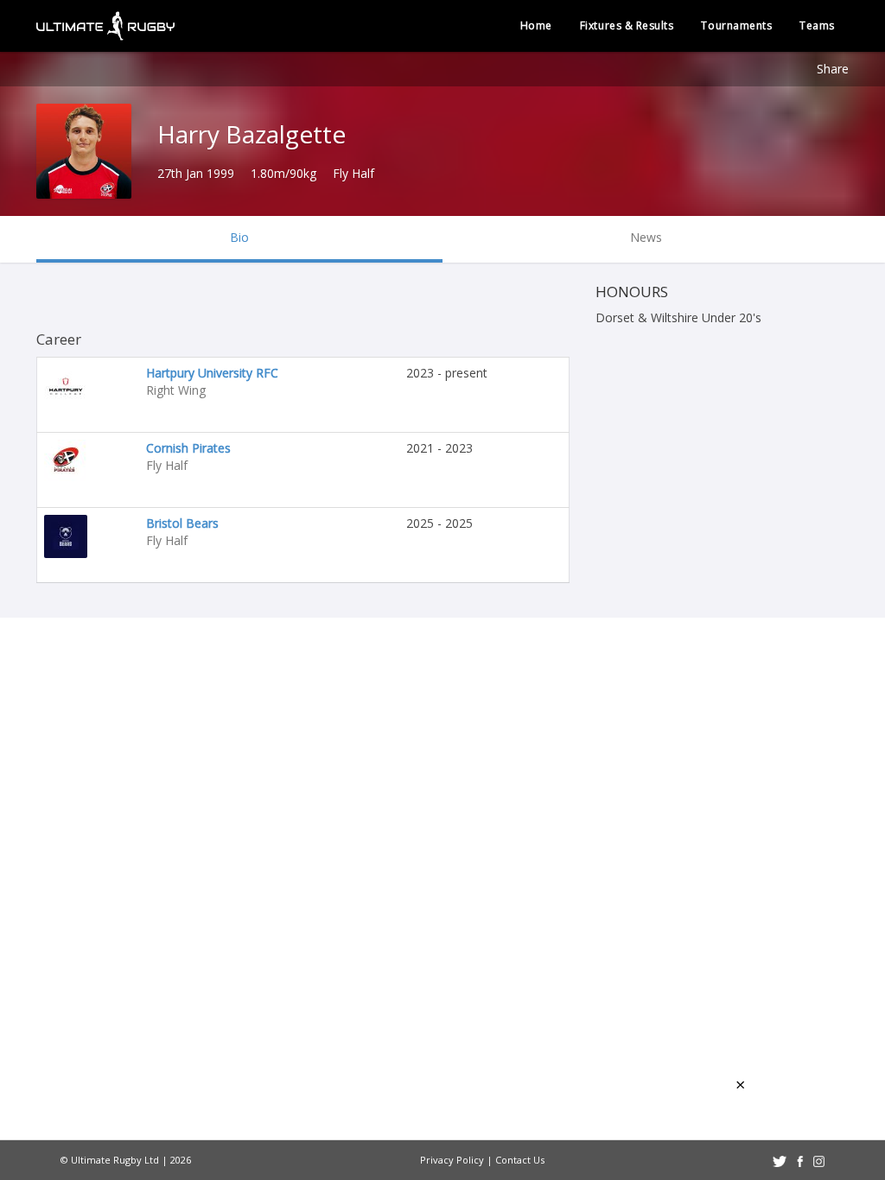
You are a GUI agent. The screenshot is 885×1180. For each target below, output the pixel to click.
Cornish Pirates (188, 448)
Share (833, 68)
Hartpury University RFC (212, 373)
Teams (817, 25)
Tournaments (736, 25)
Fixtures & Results (627, 25)
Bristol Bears (182, 523)
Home (536, 25)
